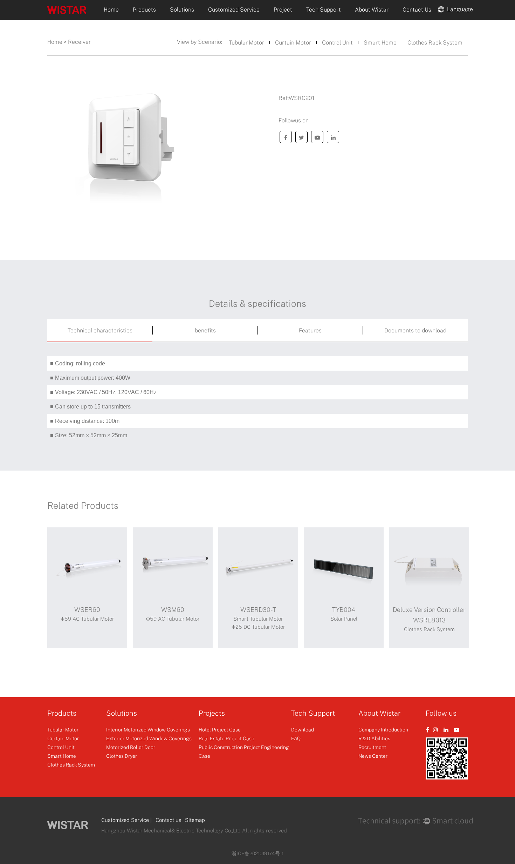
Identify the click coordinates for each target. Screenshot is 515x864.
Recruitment (372, 747)
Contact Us (417, 9)
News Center (372, 756)
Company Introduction (383, 730)
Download (302, 730)
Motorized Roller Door (130, 747)
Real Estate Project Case (226, 738)
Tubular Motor (246, 42)
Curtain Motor (293, 42)
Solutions (182, 9)
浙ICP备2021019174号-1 (257, 853)
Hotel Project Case (220, 730)
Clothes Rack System (434, 42)
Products (144, 9)
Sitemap (195, 820)
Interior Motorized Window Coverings (148, 730)
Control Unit (337, 42)
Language (458, 8)
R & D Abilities (374, 738)
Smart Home (380, 42)
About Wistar (372, 9)
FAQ (296, 738)
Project (283, 9)
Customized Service (234, 9)
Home (111, 9)
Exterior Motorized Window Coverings (149, 738)
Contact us (168, 820)
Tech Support (323, 9)
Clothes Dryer (121, 756)
